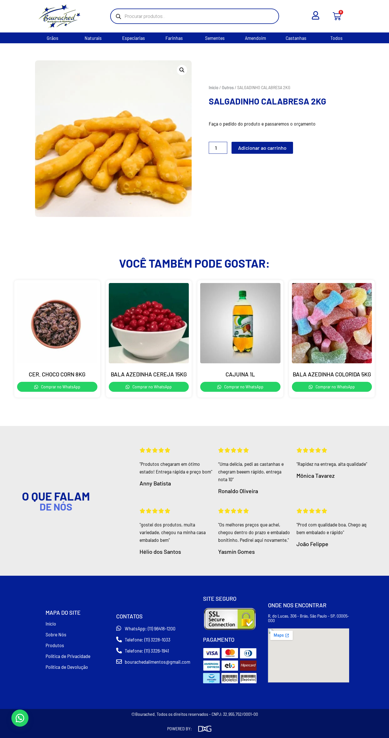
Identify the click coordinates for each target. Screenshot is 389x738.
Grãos (52, 38)
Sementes (215, 38)
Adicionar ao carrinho (262, 148)
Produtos (55, 645)
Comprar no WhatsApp (60, 386)
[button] (182, 70)
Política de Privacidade (68, 656)
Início (213, 87)
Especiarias (133, 38)
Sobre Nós (56, 634)
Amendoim (255, 38)
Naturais (93, 38)
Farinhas (174, 38)
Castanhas (296, 38)
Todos (336, 38)
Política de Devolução (67, 667)
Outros (228, 87)
